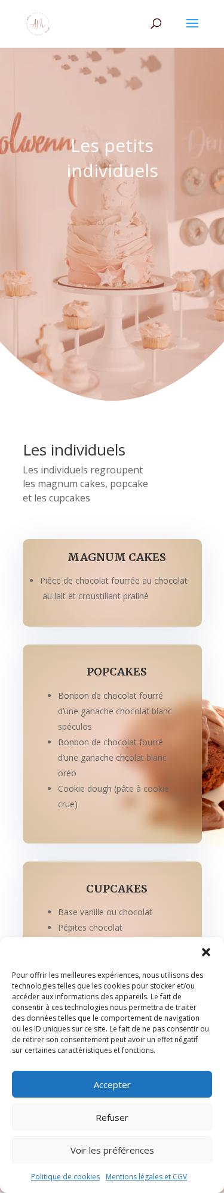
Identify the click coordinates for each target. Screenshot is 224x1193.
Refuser (112, 1117)
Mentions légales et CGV (146, 1177)
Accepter (112, 1084)
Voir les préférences (112, 1150)
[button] (206, 952)
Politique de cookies (65, 1177)
